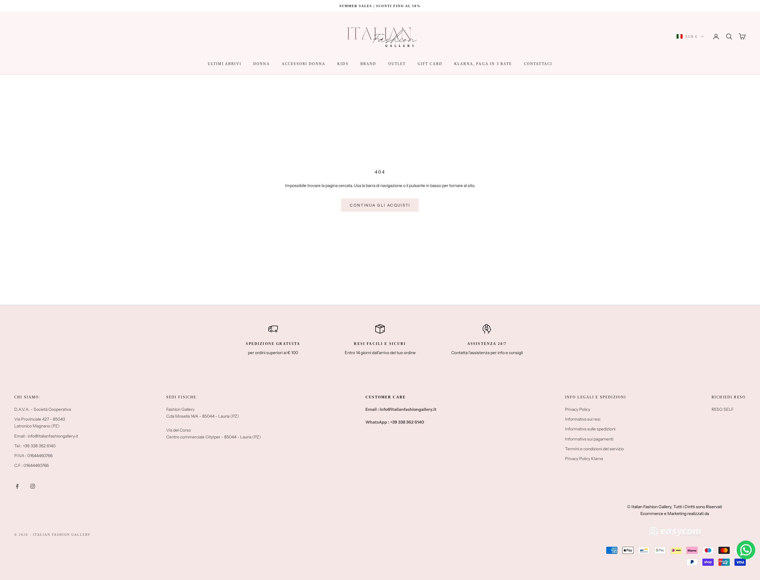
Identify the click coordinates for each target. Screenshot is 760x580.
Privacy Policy (577, 409)
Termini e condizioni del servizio (594, 448)
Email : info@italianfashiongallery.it (46, 436)
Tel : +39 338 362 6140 (35, 446)
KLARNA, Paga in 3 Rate (483, 64)
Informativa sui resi (582, 419)
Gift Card (430, 64)
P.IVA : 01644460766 (33, 455)
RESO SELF (723, 409)
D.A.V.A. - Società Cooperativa (42, 409)
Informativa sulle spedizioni (590, 429)
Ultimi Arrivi (224, 64)
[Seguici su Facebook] (17, 486)
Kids (343, 64)
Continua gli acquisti (380, 205)
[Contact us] (746, 550)
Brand (368, 64)
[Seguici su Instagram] (33, 486)
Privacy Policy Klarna (584, 458)
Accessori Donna (303, 64)
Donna (261, 64)
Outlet (397, 64)
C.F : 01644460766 (31, 465)
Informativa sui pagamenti (589, 439)
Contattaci (538, 64)
